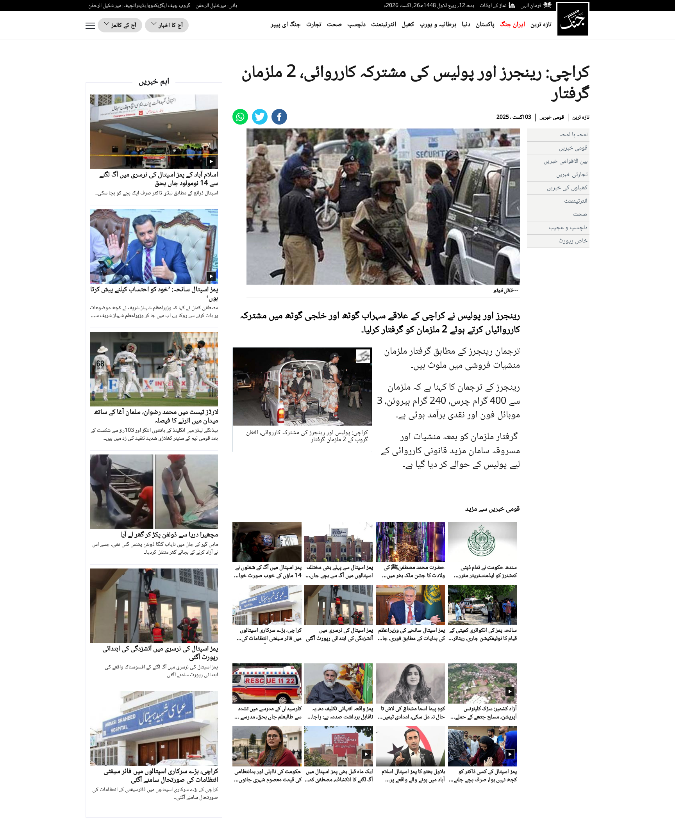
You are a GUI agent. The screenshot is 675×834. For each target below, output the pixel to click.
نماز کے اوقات (493, 6)
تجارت (313, 24)
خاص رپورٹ (573, 241)
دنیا (466, 24)
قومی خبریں (551, 117)
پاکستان (485, 24)
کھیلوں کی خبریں (567, 188)
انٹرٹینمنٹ (383, 24)
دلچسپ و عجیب (568, 228)
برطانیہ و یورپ (438, 24)
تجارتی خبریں (572, 174)
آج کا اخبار (170, 25)
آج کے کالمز (123, 25)
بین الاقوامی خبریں (566, 161)
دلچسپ (356, 24)
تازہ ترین (541, 24)
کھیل (408, 24)
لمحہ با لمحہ (573, 135)
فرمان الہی (530, 6)
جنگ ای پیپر (286, 24)
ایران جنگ (512, 24)
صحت (334, 24)
